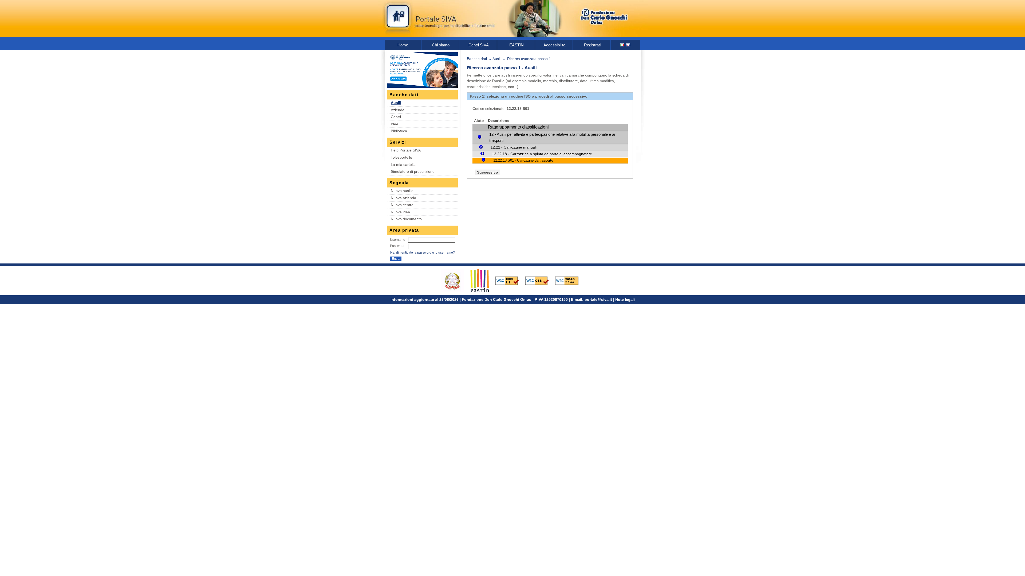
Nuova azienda (403, 198)
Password (397, 245)
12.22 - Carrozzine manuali (514, 147)
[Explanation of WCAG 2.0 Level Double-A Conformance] (569, 280)
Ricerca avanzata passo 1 (529, 59)
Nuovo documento (406, 219)
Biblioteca (399, 131)
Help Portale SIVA (406, 150)
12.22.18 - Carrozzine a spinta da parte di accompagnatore (542, 154)
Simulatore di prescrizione (413, 171)
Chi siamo (441, 45)
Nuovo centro (402, 205)
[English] (628, 45)
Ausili (396, 103)
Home (402, 45)
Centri (396, 117)
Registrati (592, 45)
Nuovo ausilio (402, 191)
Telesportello (401, 157)
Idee (394, 124)
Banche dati (477, 59)
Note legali (625, 299)
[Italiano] (622, 45)
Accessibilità (554, 45)
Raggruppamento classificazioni (518, 127)
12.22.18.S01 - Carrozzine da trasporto (523, 160)
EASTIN (516, 45)
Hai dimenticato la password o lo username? (422, 252)
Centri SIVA (478, 45)
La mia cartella (403, 164)
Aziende (397, 110)
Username (397, 239)
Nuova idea (400, 212)
